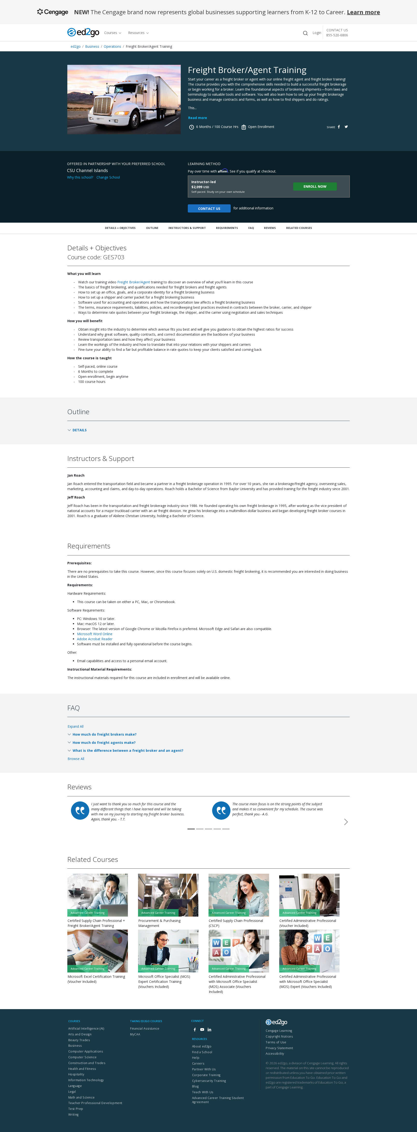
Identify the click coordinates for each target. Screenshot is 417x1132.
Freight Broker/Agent (133, 282)
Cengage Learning (279, 1031)
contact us (209, 208)
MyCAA (135, 1034)
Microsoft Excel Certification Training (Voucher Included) (96, 979)
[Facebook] (194, 1030)
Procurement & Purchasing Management (159, 923)
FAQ (251, 228)
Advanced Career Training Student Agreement (218, 1100)
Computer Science (82, 1057)
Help (195, 1058)
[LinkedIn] (209, 1030)
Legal (72, 1092)
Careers (198, 1063)
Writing (73, 1114)
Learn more (363, 12)
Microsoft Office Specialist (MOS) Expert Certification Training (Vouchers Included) (164, 981)
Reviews (270, 228)
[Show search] (305, 33)
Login (317, 32)
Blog (195, 1086)
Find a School (202, 1052)
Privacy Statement (279, 1048)
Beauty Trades (79, 1040)
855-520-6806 (337, 35)
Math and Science (81, 1097)
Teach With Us (202, 1092)
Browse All (76, 758)
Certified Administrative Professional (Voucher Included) (307, 923)
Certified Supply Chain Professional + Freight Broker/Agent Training (96, 923)
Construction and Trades (86, 1063)
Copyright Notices (279, 1036)
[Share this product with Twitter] (346, 127)
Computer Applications (85, 1051)
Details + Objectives (120, 228)
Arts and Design (80, 1034)
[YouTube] (202, 1030)
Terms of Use (276, 1042)
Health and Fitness (82, 1069)
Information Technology (86, 1080)
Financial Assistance (144, 1028)
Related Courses (299, 228)
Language (75, 1086)
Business (92, 46)
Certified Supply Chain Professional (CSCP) (236, 923)
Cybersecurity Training (209, 1081)
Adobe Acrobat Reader (94, 639)
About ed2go (202, 1046)
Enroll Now (315, 186)
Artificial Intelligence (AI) (86, 1028)
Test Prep (75, 1109)
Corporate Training (206, 1075)
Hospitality (76, 1074)
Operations (112, 46)
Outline (152, 228)
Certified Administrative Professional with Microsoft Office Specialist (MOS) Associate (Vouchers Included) (237, 984)
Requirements (227, 228)
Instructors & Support (187, 228)
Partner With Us (204, 1069)
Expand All (75, 726)
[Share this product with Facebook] (338, 127)
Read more (197, 117)
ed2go (76, 46)
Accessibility (275, 1054)
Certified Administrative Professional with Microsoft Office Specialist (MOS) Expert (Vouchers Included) (307, 981)
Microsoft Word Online (94, 634)
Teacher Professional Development (95, 1103)
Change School (108, 177)
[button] (346, 822)
